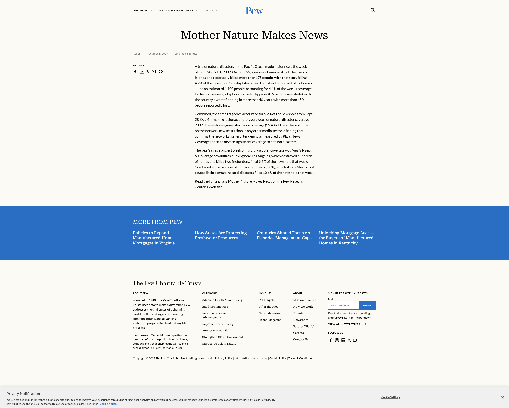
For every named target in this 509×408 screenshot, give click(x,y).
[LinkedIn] (343, 340)
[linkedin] (142, 71)
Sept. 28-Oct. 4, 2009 (215, 72)
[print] (160, 71)
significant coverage (250, 142)
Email (331, 299)
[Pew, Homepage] (254, 10)
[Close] (502, 397)
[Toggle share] (373, 61)
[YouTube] (355, 340)
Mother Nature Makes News (250, 181)
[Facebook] (330, 340)
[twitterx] (148, 71)
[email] (154, 71)
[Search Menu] (373, 10)
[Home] (167, 283)
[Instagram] (337, 340)
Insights (265, 293)
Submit (367, 305)
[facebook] (135, 71)
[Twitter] (349, 340)
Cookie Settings (390, 397)
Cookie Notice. (108, 403)
